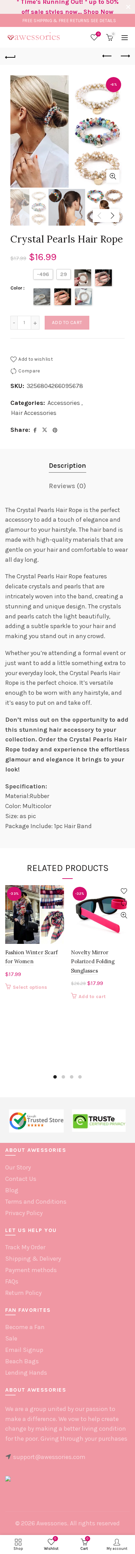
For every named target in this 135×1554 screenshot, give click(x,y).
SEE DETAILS (103, 20)
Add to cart (67, 322)
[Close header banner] (128, 7)
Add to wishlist (35, 359)
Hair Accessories (33, 413)
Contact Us (20, 1179)
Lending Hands (26, 1372)
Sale (11, 1338)
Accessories (63, 403)
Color (16, 288)
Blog (11, 1190)
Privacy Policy (24, 1213)
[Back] (10, 56)
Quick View (58, 915)
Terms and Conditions (35, 1201)
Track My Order (25, 1247)
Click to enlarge (112, 176)
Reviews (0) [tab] (67, 486)
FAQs (11, 1281)
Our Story (18, 1167)
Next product (124, 56)
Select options (30, 987)
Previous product (107, 56)
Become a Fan (25, 1327)
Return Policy (23, 1293)
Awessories (51, 1523)
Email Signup (24, 1350)
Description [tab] (67, 466)
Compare (29, 371)
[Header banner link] (60, 7)
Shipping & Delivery (33, 1258)
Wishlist (98, 34)
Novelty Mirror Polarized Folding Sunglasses (93, 961)
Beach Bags (22, 1361)
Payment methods (31, 1270)
